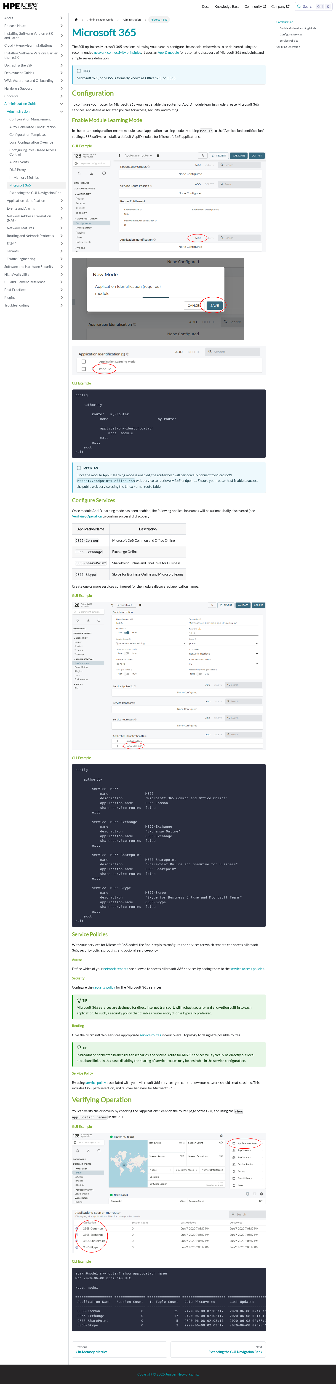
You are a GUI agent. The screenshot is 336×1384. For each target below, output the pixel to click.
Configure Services (291, 34)
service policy (95, 1082)
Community (253, 6)
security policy (104, 987)
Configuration (284, 22)
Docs (205, 6)
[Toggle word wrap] (252, 1273)
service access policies (247, 969)
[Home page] (76, 19)
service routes (150, 1035)
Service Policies (289, 40)
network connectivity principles (117, 52)
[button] (34, 18)
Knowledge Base (227, 6)
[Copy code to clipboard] (260, 394)
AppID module (168, 52)
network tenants (115, 969)
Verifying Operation (87, 516)
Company (278, 6)
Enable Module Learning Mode (298, 28)
